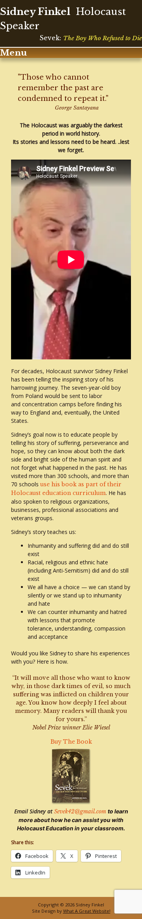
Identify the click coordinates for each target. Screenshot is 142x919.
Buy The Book (71, 741)
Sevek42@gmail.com (81, 811)
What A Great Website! (86, 911)
